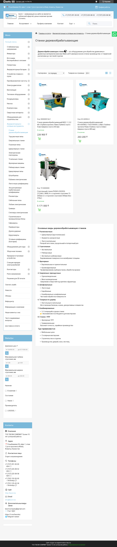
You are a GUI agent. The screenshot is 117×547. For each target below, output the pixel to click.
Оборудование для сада (16, 247)
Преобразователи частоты (17, 81)
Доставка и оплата (12, 326)
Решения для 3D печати (16, 278)
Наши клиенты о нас (12, 312)
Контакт (60, 24)
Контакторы (11, 269)
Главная (10, 24)
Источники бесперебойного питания (16, 59)
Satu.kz (68, 543)
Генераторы (11, 65)
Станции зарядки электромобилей (13, 264)
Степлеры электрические (18, 213)
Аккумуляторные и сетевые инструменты (68, 33)
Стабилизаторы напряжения (13, 48)
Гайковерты (13, 223)
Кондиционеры (13, 99)
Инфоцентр (9, 301)
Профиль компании (44, 24)
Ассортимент (24, 24)
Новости (8, 290)
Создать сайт (20, 1)
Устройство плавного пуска (15, 75)
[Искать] (89, 23)
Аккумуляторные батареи (17, 69)
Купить (39, 138)
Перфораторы (14, 227)
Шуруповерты (14, 235)
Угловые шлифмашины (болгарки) (17, 240)
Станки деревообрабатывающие (18, 131)
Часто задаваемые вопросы (12, 319)
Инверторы (11, 54)
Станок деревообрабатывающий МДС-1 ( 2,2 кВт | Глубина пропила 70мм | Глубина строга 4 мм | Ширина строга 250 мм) (54, 124)
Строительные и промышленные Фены (17, 218)
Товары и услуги (45, 33)
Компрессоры (12, 108)
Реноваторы (13, 196)
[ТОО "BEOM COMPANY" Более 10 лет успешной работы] (11, 16)
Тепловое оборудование (16, 94)
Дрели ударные (15, 231)
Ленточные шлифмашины (18, 184)
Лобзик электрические (17, 204)
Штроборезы (13, 175)
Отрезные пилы (14, 145)
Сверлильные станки (17, 140)
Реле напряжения (14, 274)
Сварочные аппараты (15, 113)
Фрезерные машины (16, 163)
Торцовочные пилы (16, 136)
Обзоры (8, 296)
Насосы (10, 103)
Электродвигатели (14, 85)
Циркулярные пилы (16, 171)
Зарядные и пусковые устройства (15, 257)
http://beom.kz (10, 493)
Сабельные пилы (15, 200)
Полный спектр (11, 42)
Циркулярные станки (16, 149)
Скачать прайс (10, 285)
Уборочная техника (14, 251)
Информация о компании (14, 307)
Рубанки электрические (18, 179)
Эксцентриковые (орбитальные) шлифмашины (15, 190)
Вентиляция (11, 90)
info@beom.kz (10, 500)
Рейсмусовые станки (16, 167)
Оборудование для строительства (14, 118)
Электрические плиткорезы (14, 154)
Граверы (12, 208)
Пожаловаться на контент (76, 545)
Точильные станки (16, 159)
